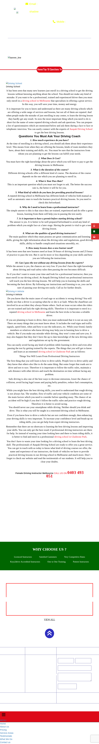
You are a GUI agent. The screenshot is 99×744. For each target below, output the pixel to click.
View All (49, 619)
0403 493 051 (76, 21)
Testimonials (77, 32)
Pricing (42, 32)
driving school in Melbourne (36, 100)
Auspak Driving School (81, 129)
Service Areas (58, 32)
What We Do (41, 35)
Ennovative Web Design (85, 706)
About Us (28, 32)
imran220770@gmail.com (56, 4)
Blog (19, 699)
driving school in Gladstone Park (54, 351)
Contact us (58, 35)
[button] (5, 599)
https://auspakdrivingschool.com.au (43, 674)
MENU (3, 720)
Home (17, 32)
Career (35, 696)
